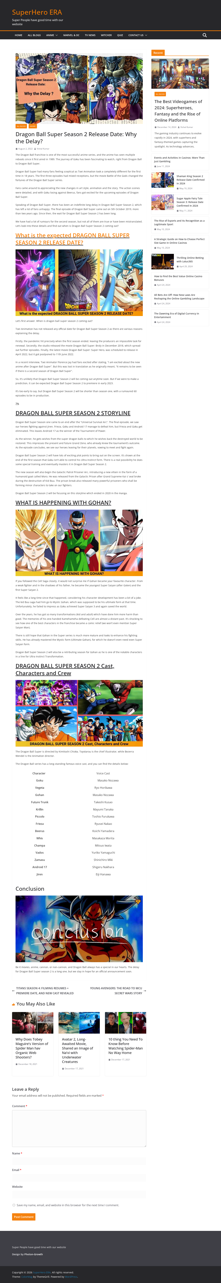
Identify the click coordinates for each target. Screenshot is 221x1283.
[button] (56, 35)
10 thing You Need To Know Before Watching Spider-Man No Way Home (125, 1046)
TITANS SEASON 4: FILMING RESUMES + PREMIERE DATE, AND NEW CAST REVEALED (45, 990)
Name (17, 1153)
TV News (90, 35)
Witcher (106, 35)
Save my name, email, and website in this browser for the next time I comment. (68, 1205)
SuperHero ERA (37, 12)
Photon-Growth (33, 1254)
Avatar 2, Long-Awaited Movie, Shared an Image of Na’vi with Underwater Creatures (77, 1050)
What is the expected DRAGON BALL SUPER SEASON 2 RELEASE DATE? (72, 238)
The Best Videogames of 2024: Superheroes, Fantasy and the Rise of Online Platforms (178, 111)
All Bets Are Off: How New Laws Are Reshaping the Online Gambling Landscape (179, 296)
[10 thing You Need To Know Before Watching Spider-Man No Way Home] (125, 1014)
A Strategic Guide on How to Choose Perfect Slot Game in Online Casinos (179, 240)
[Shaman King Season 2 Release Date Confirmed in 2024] (162, 182)
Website (17, 1187)
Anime (50, 35)
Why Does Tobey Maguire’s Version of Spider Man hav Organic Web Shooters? (32, 1048)
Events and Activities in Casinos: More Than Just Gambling (179, 159)
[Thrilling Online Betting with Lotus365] (162, 262)
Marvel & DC (71, 35)
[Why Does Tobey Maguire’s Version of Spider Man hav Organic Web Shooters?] (32, 1014)
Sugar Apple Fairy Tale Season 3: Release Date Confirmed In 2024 (190, 202)
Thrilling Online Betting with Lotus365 (190, 259)
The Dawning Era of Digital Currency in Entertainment (176, 315)
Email (16, 1170)
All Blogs (34, 35)
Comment (19, 1106)
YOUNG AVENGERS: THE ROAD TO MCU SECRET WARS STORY (116, 990)
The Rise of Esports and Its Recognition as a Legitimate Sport (179, 222)
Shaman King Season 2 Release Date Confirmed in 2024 (191, 179)
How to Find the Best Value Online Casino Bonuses (178, 278)
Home (18, 35)
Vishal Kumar (43, 148)
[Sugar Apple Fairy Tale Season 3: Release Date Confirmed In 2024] (162, 205)
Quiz (120, 35)
